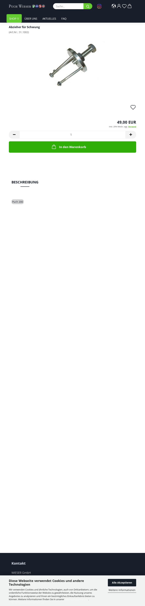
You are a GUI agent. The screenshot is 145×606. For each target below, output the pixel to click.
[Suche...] (87, 6)
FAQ (63, 18)
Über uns (30, 18)
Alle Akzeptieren (122, 582)
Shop (13, 18)
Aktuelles (49, 18)
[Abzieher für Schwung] (72, 63)
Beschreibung (24, 182)
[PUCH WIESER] (28, 6)
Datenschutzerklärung (76, 599)
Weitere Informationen (122, 590)
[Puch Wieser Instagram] (100, 6)
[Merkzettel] (124, 6)
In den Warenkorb (72, 147)
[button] (113, 6)
